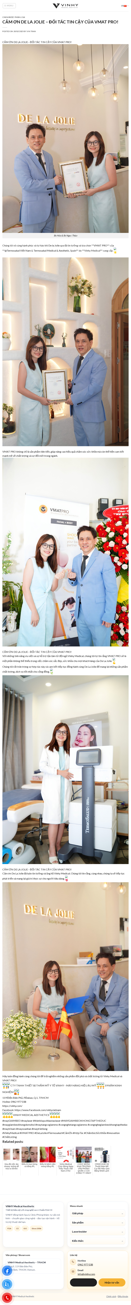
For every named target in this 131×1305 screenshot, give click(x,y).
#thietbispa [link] (39, 1120)
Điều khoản (123, 1296)
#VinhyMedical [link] (10, 1132)
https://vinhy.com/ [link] (12, 1105)
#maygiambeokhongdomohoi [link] (18, 1124)
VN (122, 5)
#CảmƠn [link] (67, 1132)
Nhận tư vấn (112, 1282)
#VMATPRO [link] (27, 1132)
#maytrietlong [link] (39, 1128)
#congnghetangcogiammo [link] (72, 1124)
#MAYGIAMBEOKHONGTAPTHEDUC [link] (83, 1120)
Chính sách (111, 1296)
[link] (54, 245)
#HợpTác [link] (78, 1132)
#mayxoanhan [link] (23, 1128)
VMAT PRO (64, 41)
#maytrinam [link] (9, 1128)
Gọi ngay (83, 1282)
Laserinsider (97, 1231)
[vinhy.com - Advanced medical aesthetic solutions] (65, 5)
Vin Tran (31, 31)
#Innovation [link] (113, 1132)
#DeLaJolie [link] (41, 1132)
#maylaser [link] (27, 1120)
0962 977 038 (85, 1264)
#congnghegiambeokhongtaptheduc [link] (108, 1124)
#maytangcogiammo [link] (46, 1124)
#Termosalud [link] (54, 1132)
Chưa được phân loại (13, 17)
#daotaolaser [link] (53, 1120)
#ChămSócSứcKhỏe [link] (95, 1132)
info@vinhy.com (86, 1274)
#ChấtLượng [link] (9, 1136)
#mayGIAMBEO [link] (11, 1120)
